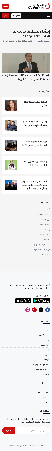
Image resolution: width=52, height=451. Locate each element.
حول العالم (46, 219)
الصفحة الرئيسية (43, 41)
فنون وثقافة (45, 235)
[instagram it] (27, 309)
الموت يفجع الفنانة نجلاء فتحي (35, 103)
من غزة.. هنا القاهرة (42, 250)
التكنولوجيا (46, 255)
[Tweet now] (41, 309)
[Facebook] (47, 309)
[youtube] (34, 309)
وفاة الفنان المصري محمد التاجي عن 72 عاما (34, 163)
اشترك (8, 430)
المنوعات (46, 240)
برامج (18, 15)
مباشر (5, 6)
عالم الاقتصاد (45, 224)
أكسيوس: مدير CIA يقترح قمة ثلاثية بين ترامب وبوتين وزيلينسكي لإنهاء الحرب (34, 185)
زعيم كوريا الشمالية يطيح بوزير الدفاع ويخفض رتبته (35, 123)
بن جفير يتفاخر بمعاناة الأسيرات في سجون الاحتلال (33, 143)
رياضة (47, 229)
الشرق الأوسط (44, 214)
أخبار (48, 209)
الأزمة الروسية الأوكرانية (40, 245)
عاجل (6, 15)
